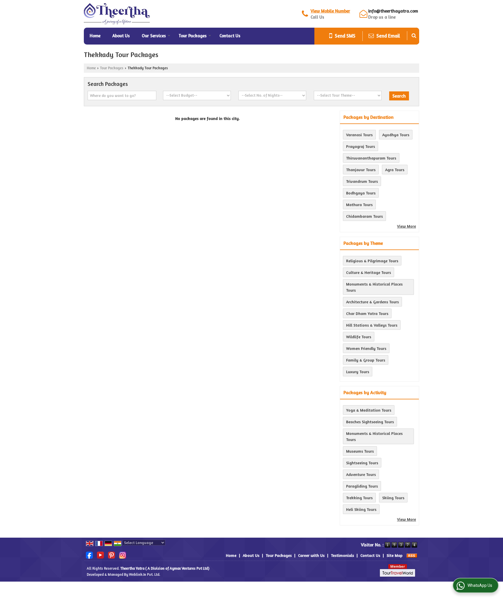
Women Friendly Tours (366, 348)
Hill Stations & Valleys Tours (371, 325)
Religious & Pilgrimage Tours (372, 260)
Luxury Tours (357, 371)
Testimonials (342, 555)
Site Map (395, 555)
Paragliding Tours (362, 486)
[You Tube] (100, 554)
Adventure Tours (361, 474)
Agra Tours (394, 169)
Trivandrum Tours (362, 181)
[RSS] (412, 555)
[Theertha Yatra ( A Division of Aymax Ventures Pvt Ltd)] (117, 14)
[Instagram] (122, 554)
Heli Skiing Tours (361, 509)
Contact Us (229, 35)
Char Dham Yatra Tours (367, 313)
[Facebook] (89, 554)
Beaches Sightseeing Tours (370, 421)
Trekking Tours (359, 497)
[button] (330, 11)
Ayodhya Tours (395, 134)
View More (406, 226)
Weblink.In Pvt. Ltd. (144, 574)
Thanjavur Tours (361, 169)
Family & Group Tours (365, 359)
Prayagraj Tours (360, 146)
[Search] (414, 35)
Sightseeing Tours (362, 462)
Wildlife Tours (358, 336)
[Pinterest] (111, 554)
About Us (121, 35)
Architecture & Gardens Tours (372, 301)
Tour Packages (193, 35)
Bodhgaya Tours (361, 192)
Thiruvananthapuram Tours (371, 157)
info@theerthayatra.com (393, 11)
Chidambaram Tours (364, 216)
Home (95, 35)
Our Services (154, 35)
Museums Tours (360, 451)
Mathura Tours (359, 204)
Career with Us (311, 555)
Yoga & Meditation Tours (368, 410)
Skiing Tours (393, 497)
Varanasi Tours (359, 134)
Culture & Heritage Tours (368, 272)
